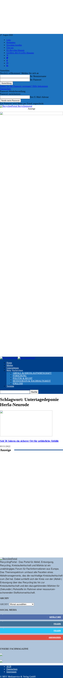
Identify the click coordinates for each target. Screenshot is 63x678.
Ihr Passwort (35, 80)
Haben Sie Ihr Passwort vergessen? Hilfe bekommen (24, 86)
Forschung (19, 376)
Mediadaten (10, 42)
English (18, 383)
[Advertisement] (31, 508)
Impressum (11, 672)
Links (8, 40)
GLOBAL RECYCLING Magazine (20, 53)
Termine (10, 386)
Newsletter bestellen (14, 45)
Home (9, 363)
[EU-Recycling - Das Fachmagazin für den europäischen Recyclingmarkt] (1, 655)
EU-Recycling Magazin (15, 50)
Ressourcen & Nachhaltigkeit (32, 381)
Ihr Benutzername (38, 76)
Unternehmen (12, 368)
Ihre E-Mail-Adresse (39, 97)
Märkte (9, 365)
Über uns (10, 48)
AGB (8, 666)
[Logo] (9, 358)
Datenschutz (5, 89)
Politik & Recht (22, 378)
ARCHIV (4, 604)
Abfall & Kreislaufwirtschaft (32, 373)
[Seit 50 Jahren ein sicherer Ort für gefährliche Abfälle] (26, 435)
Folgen (57, 624)
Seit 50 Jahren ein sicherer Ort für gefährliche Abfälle (29, 441)
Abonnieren (55, 637)
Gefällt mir (55, 617)
